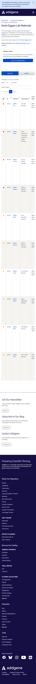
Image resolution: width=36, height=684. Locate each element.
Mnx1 (26, 327)
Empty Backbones (7, 585)
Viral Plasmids (6, 595)
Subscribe (6, 427)
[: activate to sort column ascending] (3, 98)
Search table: (5, 87)
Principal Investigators (17, 20)
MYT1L (24, 245)
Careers (4, 501)
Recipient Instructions (8, 510)
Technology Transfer (7, 512)
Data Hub (4, 636)
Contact (4, 672)
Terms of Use (16, 674)
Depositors (4, 20)
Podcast (4, 616)
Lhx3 (26, 271)
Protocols (4, 619)
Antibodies (5, 552)
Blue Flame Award (7, 499)
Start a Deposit (6, 539)
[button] (33, 12)
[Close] (32, 2)
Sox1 (26, 355)
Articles (26, 73)
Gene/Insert (24, 99)
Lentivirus (4, 571)
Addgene (4, 34)
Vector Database (6, 642)
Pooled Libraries (6, 560)
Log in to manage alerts (18, 60)
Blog (3, 608)
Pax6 (23, 139)
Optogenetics (5, 590)
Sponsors (4, 491)
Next (14, 91)
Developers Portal (7, 644)
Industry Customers (7, 504)
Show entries (9, 82)
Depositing (5, 520)
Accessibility (5, 674)
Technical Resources (7, 526)
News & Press (6, 507)
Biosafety (4, 496)
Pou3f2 (24, 217)
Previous (5, 91)
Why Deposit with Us (7, 537)
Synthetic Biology (6, 593)
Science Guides (6, 621)
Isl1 (25, 103)
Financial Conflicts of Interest (10, 493)
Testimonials (5, 488)
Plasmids (10, 73)
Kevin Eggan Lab (26, 40)
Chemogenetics (6, 579)
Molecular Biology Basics (9, 613)
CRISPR (4, 582)
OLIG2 (23, 161)
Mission (4, 483)
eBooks (4, 611)
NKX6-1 (24, 189)
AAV (3, 568)
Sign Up (5, 410)
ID (7, 99)
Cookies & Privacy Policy (17, 672)
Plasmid (15, 99)
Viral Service (5, 528)
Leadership (5, 485)
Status (25, 674)
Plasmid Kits (5, 558)
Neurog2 (24, 301)
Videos (4, 624)
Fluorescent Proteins (7, 587)
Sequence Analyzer (7, 639)
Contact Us (6, 444)
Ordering (4, 523)
